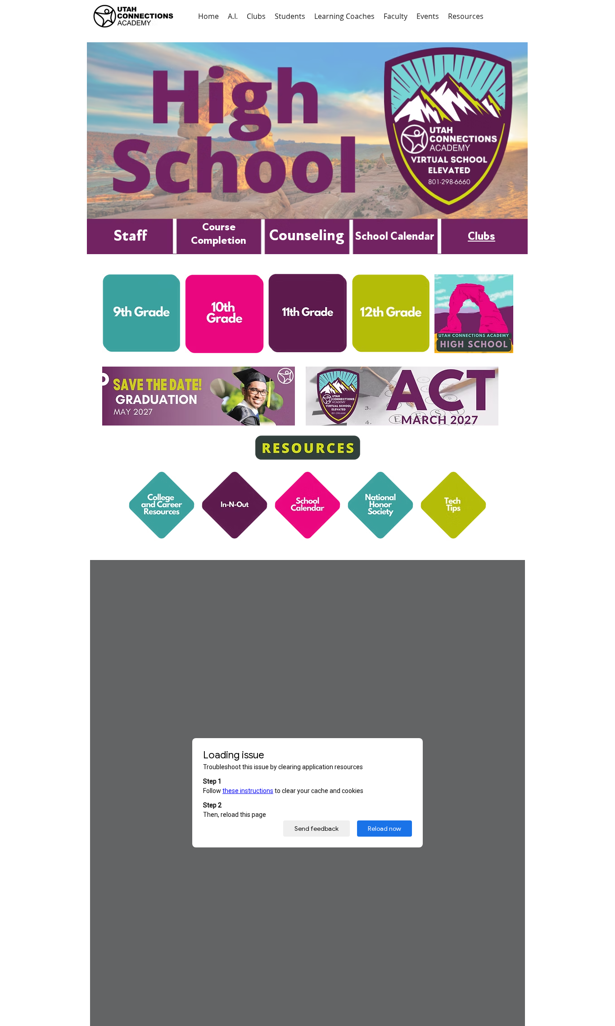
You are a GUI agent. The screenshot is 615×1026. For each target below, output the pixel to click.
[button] (290, 16)
